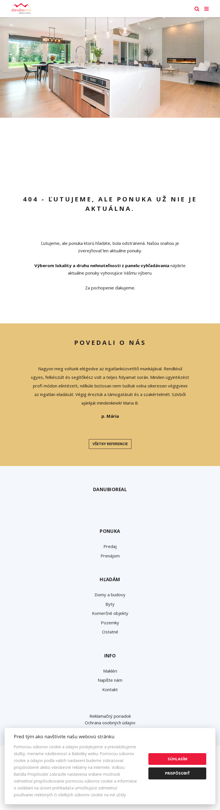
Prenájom (110, 556)
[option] (110, 67)
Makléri (110, 671)
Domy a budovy (110, 594)
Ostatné (110, 632)
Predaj (110, 546)
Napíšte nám (110, 680)
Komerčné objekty (110, 613)
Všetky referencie (110, 443)
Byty (110, 604)
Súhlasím (177, 758)
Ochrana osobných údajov (110, 722)
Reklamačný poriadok (110, 716)
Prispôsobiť (177, 773)
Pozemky (110, 622)
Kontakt (110, 689)
